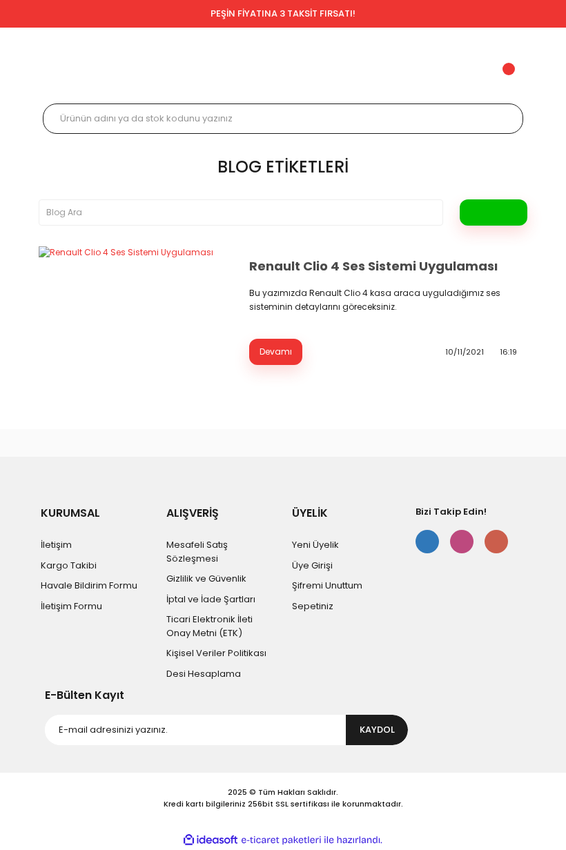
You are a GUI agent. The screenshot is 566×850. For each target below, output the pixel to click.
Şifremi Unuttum (327, 585)
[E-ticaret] (281, 840)
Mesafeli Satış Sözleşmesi (197, 551)
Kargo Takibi (69, 565)
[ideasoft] (210, 840)
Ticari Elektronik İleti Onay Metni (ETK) (209, 626)
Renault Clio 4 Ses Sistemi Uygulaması (373, 266)
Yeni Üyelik (315, 544)
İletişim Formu (71, 606)
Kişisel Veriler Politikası (216, 653)
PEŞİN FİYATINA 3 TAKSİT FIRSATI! (283, 13)
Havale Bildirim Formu (89, 585)
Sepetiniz (312, 606)
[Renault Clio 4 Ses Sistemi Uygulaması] (136, 310)
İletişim (56, 544)
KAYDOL (377, 729)
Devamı (276, 351)
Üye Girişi (312, 565)
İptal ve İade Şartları (210, 599)
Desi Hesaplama (203, 673)
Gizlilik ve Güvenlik (206, 578)
